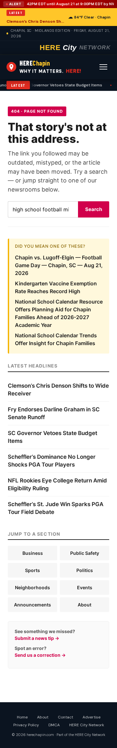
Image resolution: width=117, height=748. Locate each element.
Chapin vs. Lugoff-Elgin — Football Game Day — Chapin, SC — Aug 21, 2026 (59, 265)
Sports (32, 570)
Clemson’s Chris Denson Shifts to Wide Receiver (35, 21)
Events (84, 587)
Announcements (32, 604)
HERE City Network (86, 725)
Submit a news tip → (37, 638)
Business (32, 553)
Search (93, 209)
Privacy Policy (26, 725)
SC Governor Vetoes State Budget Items (49, 85)
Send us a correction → (40, 655)
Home (22, 717)
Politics (84, 570)
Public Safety (84, 553)
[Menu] (103, 66)
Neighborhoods (32, 587)
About (84, 604)
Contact (65, 717)
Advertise (91, 717)
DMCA (54, 725)
